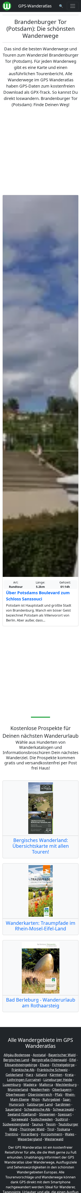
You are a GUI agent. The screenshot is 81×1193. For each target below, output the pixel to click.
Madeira (30, 1084)
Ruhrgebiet (51, 1099)
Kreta (69, 1074)
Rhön (36, 1099)
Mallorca (46, 1084)
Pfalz (59, 1094)
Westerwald (54, 1139)
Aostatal (39, 1055)
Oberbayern (61, 1089)
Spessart (65, 1114)
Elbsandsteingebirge (21, 1065)
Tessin (51, 1124)
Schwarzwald (63, 1109)
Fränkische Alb (23, 1069)
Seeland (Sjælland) (22, 1114)
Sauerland (13, 1109)
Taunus (37, 1124)
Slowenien (47, 1114)
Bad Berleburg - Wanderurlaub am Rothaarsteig (40, 1002)
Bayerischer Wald (62, 1055)
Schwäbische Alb (37, 1109)
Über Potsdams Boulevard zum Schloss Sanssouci (38, 596)
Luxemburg (12, 1084)
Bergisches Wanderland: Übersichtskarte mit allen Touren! (40, 846)
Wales (69, 1134)
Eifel (72, 1060)
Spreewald (19, 1119)
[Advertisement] (40, 151)
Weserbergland (30, 1139)
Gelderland (14, 1074)
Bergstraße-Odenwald (49, 1060)
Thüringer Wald (32, 1129)
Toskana (63, 1129)
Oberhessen (15, 1094)
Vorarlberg (29, 1134)
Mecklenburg (66, 1084)
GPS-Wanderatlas (35, 6)
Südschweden (42, 1119)
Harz (29, 1074)
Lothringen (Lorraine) (24, 1079)
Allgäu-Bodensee (17, 1055)
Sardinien (62, 1104)
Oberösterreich (40, 1094)
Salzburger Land (40, 1104)
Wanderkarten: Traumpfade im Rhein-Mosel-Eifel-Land (40, 926)
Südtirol (61, 1119)
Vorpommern (51, 1134)
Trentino (11, 1134)
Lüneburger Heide (57, 1079)
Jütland (41, 1074)
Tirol (50, 1129)
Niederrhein (40, 1089)
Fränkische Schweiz (52, 1069)
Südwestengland (16, 1124)
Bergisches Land (16, 1060)
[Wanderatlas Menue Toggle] (73, 6)
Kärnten (56, 1074)
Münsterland (18, 1089)
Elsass (44, 1065)
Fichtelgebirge (63, 1065)
